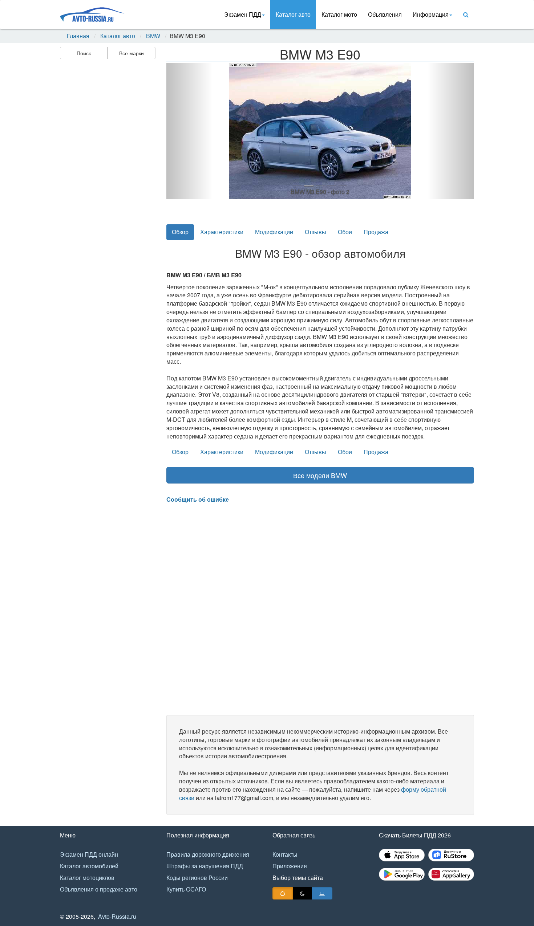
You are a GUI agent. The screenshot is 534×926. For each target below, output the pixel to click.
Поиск (84, 53)
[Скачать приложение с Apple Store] (402, 855)
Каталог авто (293, 14)
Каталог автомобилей (89, 866)
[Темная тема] (302, 893)
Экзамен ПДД (242, 14)
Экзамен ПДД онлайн (89, 854)
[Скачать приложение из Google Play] (402, 874)
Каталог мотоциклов (87, 877)
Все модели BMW (320, 475)
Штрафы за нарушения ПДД (204, 866)
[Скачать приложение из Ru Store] (451, 855)
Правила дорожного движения (207, 854)
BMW (153, 36)
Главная (78, 36)
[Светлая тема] (282, 893)
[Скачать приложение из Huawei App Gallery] (451, 874)
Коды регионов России (197, 877)
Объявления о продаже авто (98, 889)
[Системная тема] (322, 893)
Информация (431, 14)
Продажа (376, 232)
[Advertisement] (107, 176)
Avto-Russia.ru (117, 916)
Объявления (385, 14)
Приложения (289, 866)
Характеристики (221, 232)
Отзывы (315, 232)
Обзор (180, 232)
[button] (189, 131)
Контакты (285, 854)
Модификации (274, 232)
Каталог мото (339, 14)
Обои (345, 232)
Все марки (131, 53)
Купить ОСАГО (186, 889)
